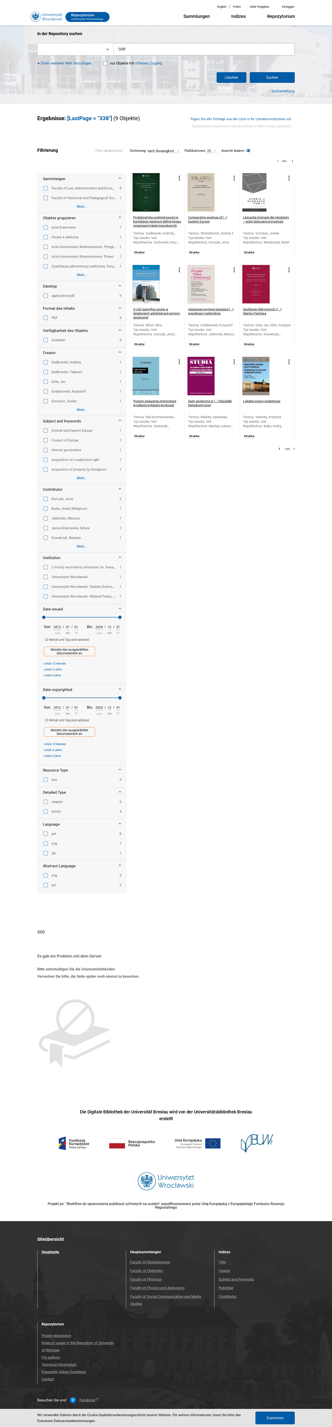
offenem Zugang (148, 63)
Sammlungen (196, 16)
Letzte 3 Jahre (53, 669)
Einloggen (288, 6)
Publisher (226, 1288)
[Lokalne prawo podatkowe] (261, 376)
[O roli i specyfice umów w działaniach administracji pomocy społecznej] (152, 284)
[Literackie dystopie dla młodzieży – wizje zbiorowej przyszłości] (261, 192)
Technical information (59, 1365)
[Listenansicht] (247, 151)
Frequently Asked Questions (64, 1372)
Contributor (227, 1296)
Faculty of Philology (146, 1279)
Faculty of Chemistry (146, 1271)
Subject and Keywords (236, 1279)
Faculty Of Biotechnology (150, 1262)
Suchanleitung (283, 91)
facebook (87, 1400)
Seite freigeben (259, 6)
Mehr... (82, 207)
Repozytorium (281, 16)
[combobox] (75, 49)
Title (222, 1262)
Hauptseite (50, 1252)
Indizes (238, 16)
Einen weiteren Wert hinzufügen (66, 63)
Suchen (272, 77)
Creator (224, 1271)
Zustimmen (275, 1418)
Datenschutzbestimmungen (74, 1421)
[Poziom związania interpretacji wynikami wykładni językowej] (152, 376)
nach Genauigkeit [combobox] (160, 151)
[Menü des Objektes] (179, 178)
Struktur (139, 252)
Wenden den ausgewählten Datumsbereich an (69, 651)
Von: (47, 627)
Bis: (90, 627)
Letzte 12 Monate (55, 663)
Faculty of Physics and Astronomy (157, 1288)
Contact (48, 1379)
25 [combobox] (209, 151)
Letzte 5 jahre (52, 675)
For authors (51, 1357)
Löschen (231, 77)
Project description (56, 1336)
